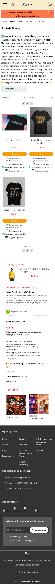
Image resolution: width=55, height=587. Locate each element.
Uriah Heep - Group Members (40, 141)
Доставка (40, 450)
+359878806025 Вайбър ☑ (26, 483)
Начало (5, 439)
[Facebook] (5, 494)
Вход (4, 450)
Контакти (23, 445)
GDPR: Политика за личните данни (44, 442)
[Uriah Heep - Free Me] (14, 192)
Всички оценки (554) (16, 321)
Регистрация (8, 456)
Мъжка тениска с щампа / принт (34, 270)
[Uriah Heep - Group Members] (40, 122)
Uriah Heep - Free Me (14, 210)
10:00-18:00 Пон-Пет (23, 488)
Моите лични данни (28, 572)
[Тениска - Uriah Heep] (14, 122)
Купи (14, 154)
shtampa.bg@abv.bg (21, 478)
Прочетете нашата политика (27, 565)
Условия (23, 439)
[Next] (45, 276)
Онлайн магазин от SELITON (27, 581)
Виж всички (11, 382)
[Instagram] (11, 494)
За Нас (5, 445)
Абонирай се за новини (17, 376)
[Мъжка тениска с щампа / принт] (12, 274)
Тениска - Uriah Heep (14, 140)
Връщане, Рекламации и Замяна (25, 453)
